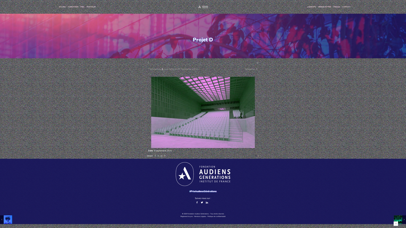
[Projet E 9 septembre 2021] (400, 219)
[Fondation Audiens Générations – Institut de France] (203, 7)
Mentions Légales (200, 216)
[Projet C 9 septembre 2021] (6, 219)
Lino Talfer (169, 69)
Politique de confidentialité (217, 216)
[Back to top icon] (396, 223)
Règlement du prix (186, 216)
